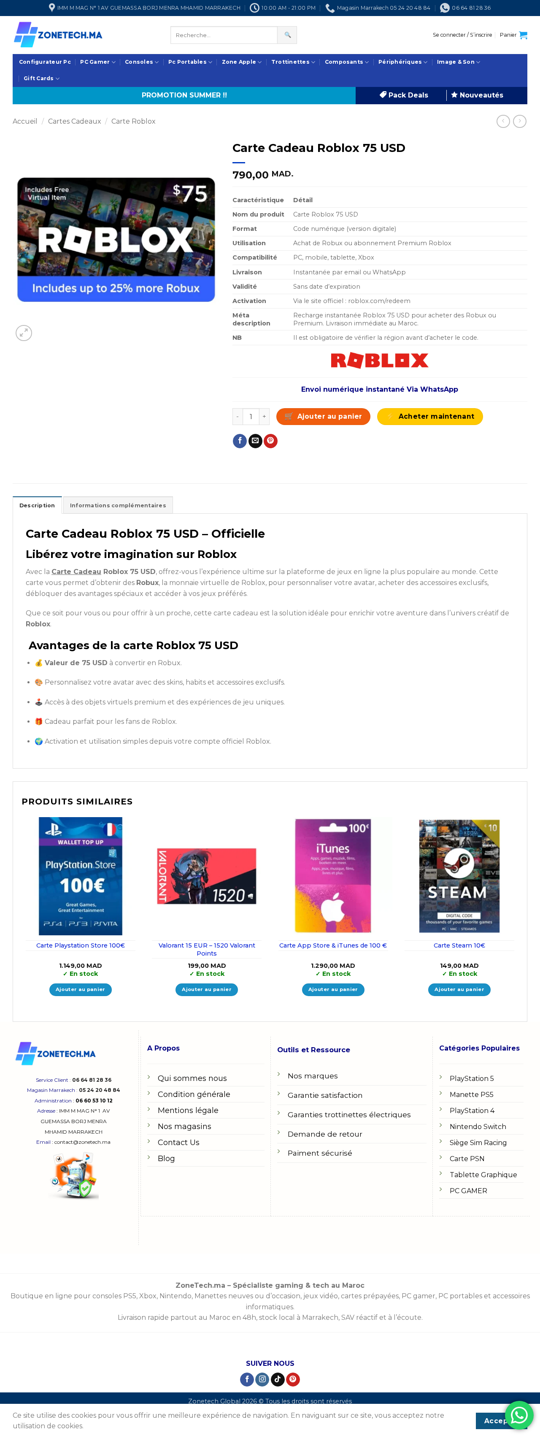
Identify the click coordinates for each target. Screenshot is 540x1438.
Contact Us (179, 1142)
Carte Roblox (133, 121)
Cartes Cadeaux (74, 121)
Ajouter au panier (329, 416)
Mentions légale (188, 1110)
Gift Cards (39, 78)
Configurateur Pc (45, 62)
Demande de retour (325, 1133)
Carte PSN (467, 1159)
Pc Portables (187, 62)
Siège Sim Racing (478, 1143)
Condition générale (194, 1094)
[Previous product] (519, 121)
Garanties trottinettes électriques (349, 1114)
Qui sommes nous (192, 1078)
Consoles (139, 62)
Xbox (148, 1296)
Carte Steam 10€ (459, 945)
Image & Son (456, 62)
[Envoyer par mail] (255, 441)
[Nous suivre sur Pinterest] (293, 1380)
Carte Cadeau (76, 572)
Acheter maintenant (437, 416)
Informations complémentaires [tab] (118, 505)
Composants (344, 62)
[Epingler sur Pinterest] (271, 441)
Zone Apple (239, 62)
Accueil (25, 121)
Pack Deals (407, 95)
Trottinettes (290, 62)
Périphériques (400, 62)
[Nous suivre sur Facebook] (247, 1380)
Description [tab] (37, 505)
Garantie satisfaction (325, 1095)
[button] (462, 35)
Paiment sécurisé (320, 1152)
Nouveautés (480, 95)
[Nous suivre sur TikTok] (278, 1380)
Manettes (210, 1296)
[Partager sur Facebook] (240, 441)
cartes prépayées (369, 1296)
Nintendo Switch (478, 1127)
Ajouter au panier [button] (80, 989)
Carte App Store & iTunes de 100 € (333, 945)
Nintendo (175, 1296)
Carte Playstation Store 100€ (80, 945)
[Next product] (503, 121)
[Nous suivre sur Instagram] (262, 1380)
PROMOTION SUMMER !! (184, 95)
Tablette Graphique (483, 1175)
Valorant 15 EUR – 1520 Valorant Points (207, 949)
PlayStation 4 (472, 1111)
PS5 (129, 1296)
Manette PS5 (472, 1095)
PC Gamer (95, 62)
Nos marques (313, 1075)
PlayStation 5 (472, 1079)
